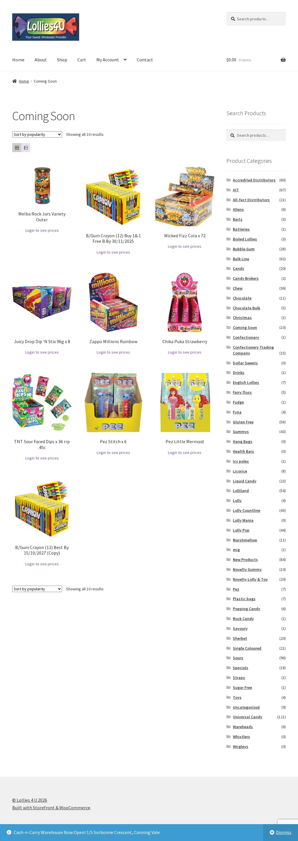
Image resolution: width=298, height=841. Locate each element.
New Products (245, 559)
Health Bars (243, 451)
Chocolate (242, 298)
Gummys (241, 431)
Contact (145, 60)
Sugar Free (242, 687)
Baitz (237, 219)
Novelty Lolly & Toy (250, 579)
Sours (238, 657)
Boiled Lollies (245, 239)
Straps (239, 677)
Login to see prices (42, 230)
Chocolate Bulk (246, 308)
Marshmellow (245, 540)
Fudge (238, 402)
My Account (107, 60)
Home (18, 60)
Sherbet (240, 638)
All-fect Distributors (251, 199)
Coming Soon (245, 327)
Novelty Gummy (247, 569)
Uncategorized (246, 707)
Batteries (241, 229)
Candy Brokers (246, 278)
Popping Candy (246, 608)
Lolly (237, 500)
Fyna (237, 412)
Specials (240, 667)
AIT (236, 190)
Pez (236, 589)
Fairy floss (242, 392)
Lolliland (241, 490)
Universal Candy (247, 716)
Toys (237, 697)
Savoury (240, 628)
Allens (238, 209)
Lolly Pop (241, 530)
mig (236, 549)
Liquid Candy (244, 481)
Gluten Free (243, 422)
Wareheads (243, 726)
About (41, 60)
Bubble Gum (244, 249)
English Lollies (246, 382)
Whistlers (241, 736)
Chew (237, 288)
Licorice (240, 471)
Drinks (238, 372)
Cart (81, 60)
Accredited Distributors (254, 180)
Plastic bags (244, 598)
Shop (62, 60)
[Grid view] (16, 147)
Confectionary (246, 337)
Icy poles (241, 461)
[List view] (25, 147)
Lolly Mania (243, 520)
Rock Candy (243, 618)
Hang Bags (242, 441)
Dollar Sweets (245, 363)
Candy (238, 268)
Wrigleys (240, 746)
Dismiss (283, 832)
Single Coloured (247, 648)
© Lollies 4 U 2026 (29, 800)
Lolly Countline (246, 510)
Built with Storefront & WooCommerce (51, 807)
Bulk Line (241, 258)
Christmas (242, 317)
